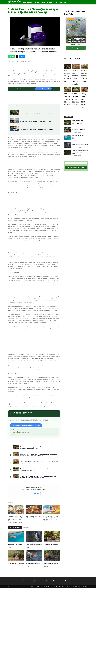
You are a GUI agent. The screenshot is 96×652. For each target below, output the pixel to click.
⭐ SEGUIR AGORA (34, 480)
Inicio (9, 61)
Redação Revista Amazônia (16, 14)
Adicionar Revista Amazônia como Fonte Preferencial (26, 411)
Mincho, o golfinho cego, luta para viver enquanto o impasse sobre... (79, 137)
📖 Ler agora (76, 48)
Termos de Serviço (70, 573)
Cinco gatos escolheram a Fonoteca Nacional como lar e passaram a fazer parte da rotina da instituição (51, 531)
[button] (86, 2)
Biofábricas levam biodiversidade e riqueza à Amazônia (78, 129)
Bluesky (22, 56)
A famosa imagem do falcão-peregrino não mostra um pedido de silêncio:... (80, 144)
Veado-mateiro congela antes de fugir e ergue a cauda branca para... (80, 152)
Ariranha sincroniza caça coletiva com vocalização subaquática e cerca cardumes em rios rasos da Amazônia (67, 100)
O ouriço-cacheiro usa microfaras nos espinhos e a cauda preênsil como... (79, 122)
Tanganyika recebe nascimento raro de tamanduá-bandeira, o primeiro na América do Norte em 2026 (16, 550)
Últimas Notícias (40, 2)
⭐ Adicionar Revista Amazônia (43, 88)
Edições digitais (27, 2)
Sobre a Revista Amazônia (36, 573)
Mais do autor (26, 514)
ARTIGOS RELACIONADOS (15, 514)
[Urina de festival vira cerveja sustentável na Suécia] (34, 496)
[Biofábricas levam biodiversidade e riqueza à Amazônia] (67, 129)
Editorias (49, 2)
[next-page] (11, 556)
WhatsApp (11, 56)
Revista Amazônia (61, 2)
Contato (45, 573)
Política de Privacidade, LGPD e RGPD (56, 573)
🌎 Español (85, 573)
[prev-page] (9, 556)
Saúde (13, 61)
